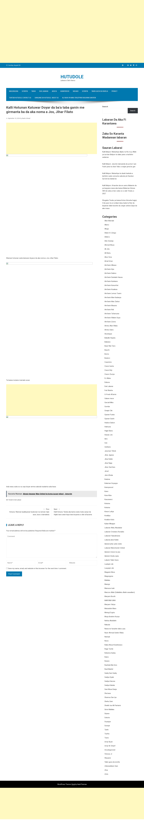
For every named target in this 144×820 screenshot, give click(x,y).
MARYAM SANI (110, 600)
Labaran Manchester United (115, 548)
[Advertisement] (67, 15)
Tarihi (33, 91)
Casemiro (108, 362)
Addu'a (107, 237)
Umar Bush (109, 742)
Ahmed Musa (109, 245)
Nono (107, 641)
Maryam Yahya (110, 604)
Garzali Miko (109, 402)
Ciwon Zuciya (110, 374)
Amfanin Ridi (109, 310)
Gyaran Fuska (110, 415)
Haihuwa (108, 427)
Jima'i (107, 471)
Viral (73, 784)
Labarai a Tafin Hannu (68, 80)
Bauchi (107, 350)
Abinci (107, 225)
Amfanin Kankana (111, 281)
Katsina (107, 503)
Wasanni (108, 758)
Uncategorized (110, 750)
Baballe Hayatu (110, 338)
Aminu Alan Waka (111, 326)
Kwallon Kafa (109, 520)
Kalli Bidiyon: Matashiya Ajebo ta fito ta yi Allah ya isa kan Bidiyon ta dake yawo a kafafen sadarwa (119, 154)
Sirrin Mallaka (109, 709)
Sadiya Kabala (110, 685)
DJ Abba (108, 378)
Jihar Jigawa (109, 455)
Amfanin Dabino (110, 273)
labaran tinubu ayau (112, 556)
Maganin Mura (110, 572)
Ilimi (106, 439)
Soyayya (25, 91)
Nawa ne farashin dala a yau (115, 629)
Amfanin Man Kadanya (113, 297)
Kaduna (107, 479)
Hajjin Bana (109, 431)
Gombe (107, 407)
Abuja (107, 229)
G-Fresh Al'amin (110, 394)
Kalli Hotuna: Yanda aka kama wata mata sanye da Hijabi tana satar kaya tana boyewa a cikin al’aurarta (73, 512)
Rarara (107, 661)
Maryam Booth (110, 596)
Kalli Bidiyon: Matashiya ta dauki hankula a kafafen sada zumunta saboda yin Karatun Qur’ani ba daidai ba (118, 176)
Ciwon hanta (109, 366)
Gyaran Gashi (109, 419)
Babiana (107, 342)
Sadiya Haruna (110, 681)
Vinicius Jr (108, 754)
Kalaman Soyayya (111, 483)
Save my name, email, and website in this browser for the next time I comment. (37, 568)
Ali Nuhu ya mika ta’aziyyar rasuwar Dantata (79, 98)
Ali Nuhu (108, 253)
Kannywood (64, 91)
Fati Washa (109, 390)
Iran (106, 443)
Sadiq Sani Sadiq (111, 673)
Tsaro (107, 738)
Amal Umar (109, 261)
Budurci (107, 358)
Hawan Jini (108, 435)
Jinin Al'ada (109, 475)
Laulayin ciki (109, 564)
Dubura (107, 382)
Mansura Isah (110, 588)
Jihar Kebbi (109, 459)
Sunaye (107, 726)
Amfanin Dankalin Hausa (114, 277)
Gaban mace (109, 398)
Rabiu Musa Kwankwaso (113, 645)
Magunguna (13, 91)
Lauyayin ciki (109, 568)
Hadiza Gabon (110, 423)
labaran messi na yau (112, 552)
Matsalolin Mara (110, 608)
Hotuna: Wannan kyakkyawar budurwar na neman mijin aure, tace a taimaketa (29, 512)
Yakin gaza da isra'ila (112, 762)
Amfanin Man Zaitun (112, 301)
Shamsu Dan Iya (110, 697)
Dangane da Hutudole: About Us (47, 98)
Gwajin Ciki (108, 411)
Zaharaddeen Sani (111, 766)
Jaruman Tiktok (110, 451)
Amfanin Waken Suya (112, 318)
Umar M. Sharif (110, 746)
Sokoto (107, 718)
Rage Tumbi (109, 649)
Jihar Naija (108, 463)
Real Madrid (109, 669)
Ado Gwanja (109, 241)
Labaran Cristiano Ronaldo (114, 532)
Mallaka (107, 580)
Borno (107, 354)
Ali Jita (107, 249)
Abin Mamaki (109, 221)
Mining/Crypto (110, 613)
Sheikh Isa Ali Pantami (113, 705)
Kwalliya (107, 516)
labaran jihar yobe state (113, 544)
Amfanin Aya (109, 269)
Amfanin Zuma (110, 322)
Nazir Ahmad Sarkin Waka (114, 633)
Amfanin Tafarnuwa (112, 314)
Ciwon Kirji (108, 370)
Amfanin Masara (111, 306)
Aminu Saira (109, 330)
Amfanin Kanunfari (111, 285)
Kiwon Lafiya (109, 512)
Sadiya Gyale (109, 677)
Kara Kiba (108, 495)
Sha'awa (108, 693)
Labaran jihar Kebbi (111, 540)
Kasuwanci (108, 499)
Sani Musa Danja (111, 689)
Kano (106, 491)
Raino (107, 657)
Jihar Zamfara (110, 467)
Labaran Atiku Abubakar (113, 528)
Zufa (106, 774)
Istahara (108, 447)
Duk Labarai (43, 91)
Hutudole (72, 76)
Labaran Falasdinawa (112, 536)
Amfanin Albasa (110, 265)
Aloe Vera (108, 257)
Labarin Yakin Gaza (111, 560)
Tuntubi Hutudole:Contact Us (20, 98)
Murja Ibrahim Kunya (112, 617)
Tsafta (107, 734)
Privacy (114, 91)
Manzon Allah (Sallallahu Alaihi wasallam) (120, 592)
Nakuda (107, 625)
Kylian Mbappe (110, 524)
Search (105, 107)
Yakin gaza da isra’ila (100, 91)
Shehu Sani (109, 701)
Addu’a (54, 91)
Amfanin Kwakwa (111, 289)
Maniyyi (107, 584)
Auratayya (108, 334)
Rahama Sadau (110, 653)
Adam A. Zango (110, 233)
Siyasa (107, 714)
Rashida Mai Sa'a (111, 665)
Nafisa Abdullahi (110, 621)
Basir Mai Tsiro (110, 346)
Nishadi (75, 91)
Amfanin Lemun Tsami (113, 293)
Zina (106, 770)
